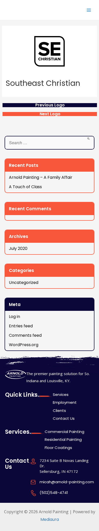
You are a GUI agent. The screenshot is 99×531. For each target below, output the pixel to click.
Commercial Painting (64, 431)
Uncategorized (23, 282)
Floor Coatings (58, 447)
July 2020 (18, 248)
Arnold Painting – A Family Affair (40, 177)
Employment (65, 402)
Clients (59, 410)
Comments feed (25, 335)
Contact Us (64, 418)
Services (61, 394)
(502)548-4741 (54, 492)
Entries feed (21, 326)
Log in (14, 316)
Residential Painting (63, 439)
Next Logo (50, 114)
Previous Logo (50, 105)
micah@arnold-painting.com (67, 482)
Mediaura (49, 519)
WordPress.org (23, 345)
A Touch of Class (25, 187)
